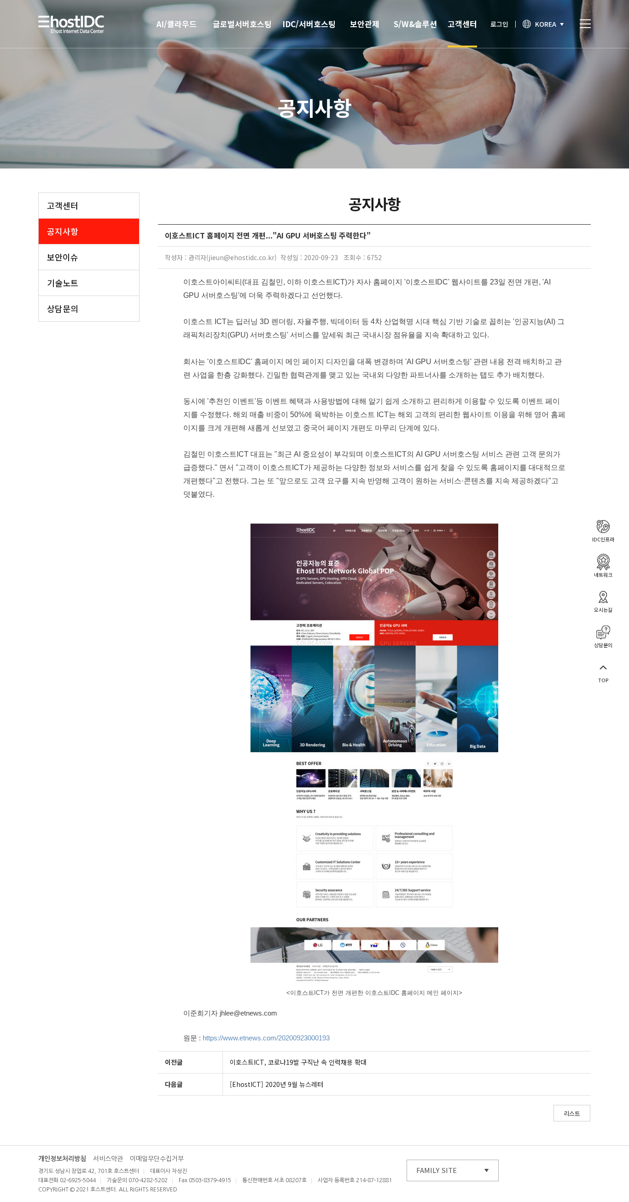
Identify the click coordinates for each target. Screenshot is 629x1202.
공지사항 (62, 231)
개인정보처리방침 (62, 1159)
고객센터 (462, 23)
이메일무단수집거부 (157, 1159)
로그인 (499, 24)
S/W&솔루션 (415, 23)
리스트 (572, 1113)
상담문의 (62, 308)
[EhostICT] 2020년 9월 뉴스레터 (276, 1084)
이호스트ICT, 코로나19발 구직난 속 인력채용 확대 (298, 1062)
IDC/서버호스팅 (309, 23)
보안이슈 (62, 257)
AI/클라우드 (177, 23)
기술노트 (62, 283)
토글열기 (585, 23)
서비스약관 (108, 1159)
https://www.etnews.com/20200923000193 (266, 1038)
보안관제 (364, 23)
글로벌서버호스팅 (242, 23)
